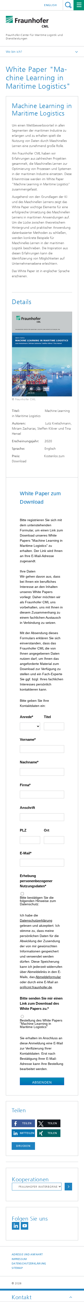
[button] (23, 1123)
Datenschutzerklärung (36, 920)
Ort (46, 830)
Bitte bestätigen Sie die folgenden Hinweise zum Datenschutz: (38, 901)
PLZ (23, 830)
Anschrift (27, 808)
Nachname (28, 762)
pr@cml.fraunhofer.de (36, 987)
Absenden (42, 1082)
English (50, 5)
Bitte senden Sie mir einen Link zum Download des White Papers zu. (41, 1003)
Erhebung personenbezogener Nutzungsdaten (36, 881)
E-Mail (25, 853)
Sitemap (17, 1268)
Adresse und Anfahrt (27, 1254)
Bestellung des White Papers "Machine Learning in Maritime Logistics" (41, 1023)
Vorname (27, 739)
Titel (47, 717)
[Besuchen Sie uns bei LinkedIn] (15, 1226)
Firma (24, 785)
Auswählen (68, 1186)
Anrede (26, 717)
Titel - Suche (68, 5)
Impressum (19, 1259)
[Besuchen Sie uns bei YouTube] (24, 1226)
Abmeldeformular (48, 977)
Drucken (23, 1146)
